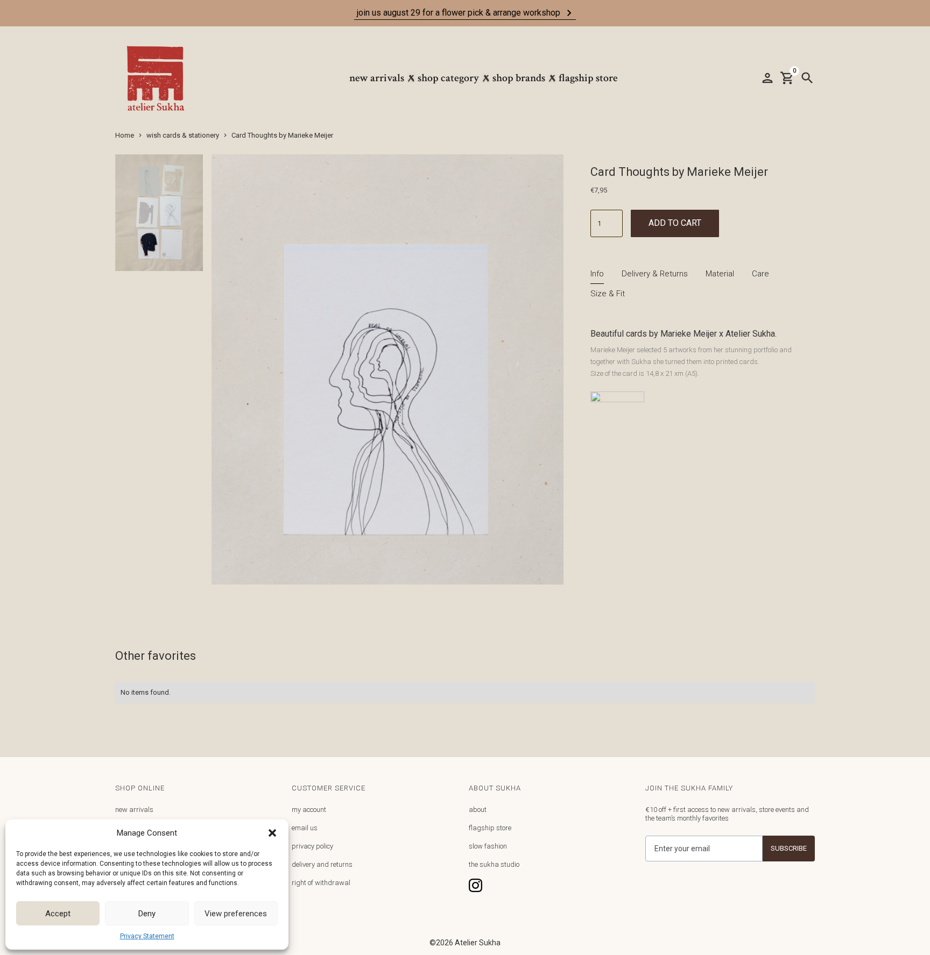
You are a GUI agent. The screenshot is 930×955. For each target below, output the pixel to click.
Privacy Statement (147, 936)
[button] (272, 833)
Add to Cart (675, 223)
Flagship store (588, 78)
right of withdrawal (321, 883)
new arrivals (134, 810)
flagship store (490, 828)
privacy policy (312, 846)
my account (309, 810)
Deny (147, 913)
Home (124, 135)
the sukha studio (494, 864)
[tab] (597, 274)
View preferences (236, 913)
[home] (161, 78)
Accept (58, 913)
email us (305, 828)
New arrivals (376, 78)
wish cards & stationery (182, 135)
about (478, 810)
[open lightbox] (159, 217)
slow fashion (488, 846)
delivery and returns (322, 864)
